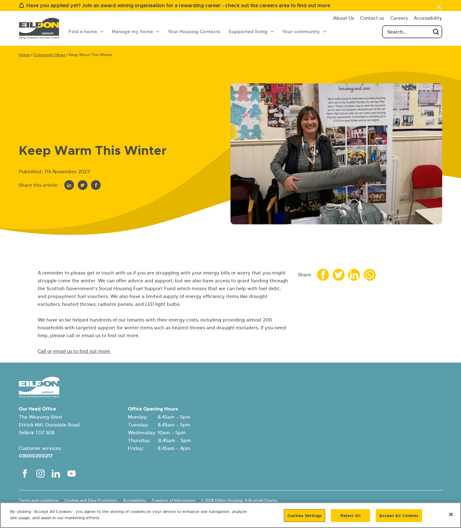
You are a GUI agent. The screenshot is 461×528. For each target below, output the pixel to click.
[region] (230, 515)
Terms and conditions (39, 500)
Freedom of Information (173, 500)
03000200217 (36, 456)
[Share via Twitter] (82, 185)
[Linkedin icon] (56, 473)
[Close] (451, 514)
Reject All (351, 515)
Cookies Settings (304, 515)
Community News (49, 54)
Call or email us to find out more (74, 351)
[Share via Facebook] (96, 185)
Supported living (248, 32)
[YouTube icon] (71, 473)
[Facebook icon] (25, 473)
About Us (343, 18)
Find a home (82, 32)
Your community (301, 32)
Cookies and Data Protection (90, 500)
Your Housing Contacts (194, 32)
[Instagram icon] (40, 473)
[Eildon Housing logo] (39, 28)
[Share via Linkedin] (69, 185)
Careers (399, 18)
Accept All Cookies (398, 515)
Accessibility (428, 18)
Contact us (372, 18)
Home (24, 54)
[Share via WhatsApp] (370, 275)
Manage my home (132, 32)
